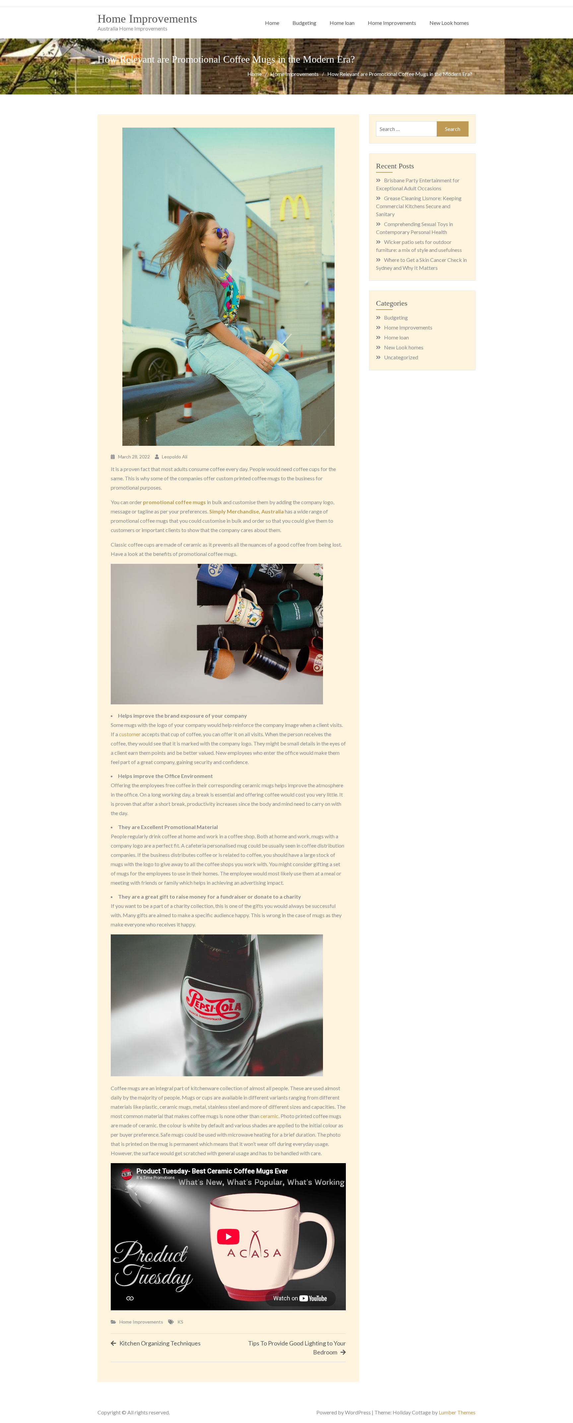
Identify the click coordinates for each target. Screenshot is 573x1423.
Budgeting (304, 23)
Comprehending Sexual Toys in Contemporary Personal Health (414, 228)
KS (180, 1322)
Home (272, 23)
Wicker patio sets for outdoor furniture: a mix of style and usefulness (419, 246)
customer (130, 734)
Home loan (342, 23)
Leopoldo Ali (174, 456)
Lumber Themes (457, 1412)
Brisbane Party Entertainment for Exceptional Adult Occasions (418, 184)
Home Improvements (147, 19)
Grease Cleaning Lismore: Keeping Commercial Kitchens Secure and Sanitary (419, 206)
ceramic (269, 1116)
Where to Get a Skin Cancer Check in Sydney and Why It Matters (421, 264)
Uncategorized (401, 357)
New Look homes (449, 23)
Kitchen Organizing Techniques (160, 1343)
